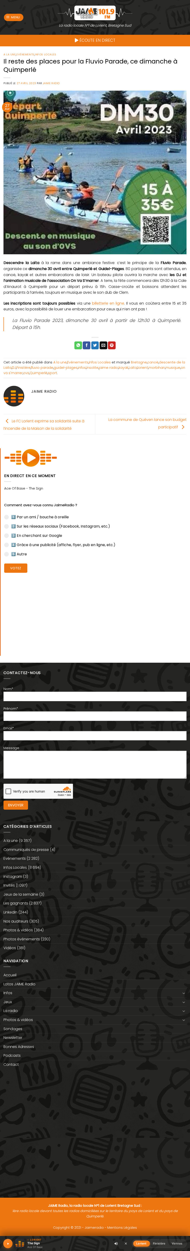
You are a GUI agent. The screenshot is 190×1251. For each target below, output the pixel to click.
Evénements (25, 54)
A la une (9, 54)
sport (52, 373)
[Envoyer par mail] (103, 345)
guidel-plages (66, 367)
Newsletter (12, 1037)
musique (172, 367)
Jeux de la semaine (20, 894)
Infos (7, 993)
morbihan (157, 367)
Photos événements (21, 939)
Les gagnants (15, 903)
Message (11, 748)
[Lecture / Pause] (8, 1243)
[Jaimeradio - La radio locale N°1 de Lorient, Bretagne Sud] (95, 13)
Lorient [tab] (141, 1243)
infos (82, 367)
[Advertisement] (95, 610)
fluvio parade (42, 367)
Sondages (12, 1028)
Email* (8, 728)
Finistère (23, 367)
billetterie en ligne (108, 303)
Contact (11, 1064)
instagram (12, 876)
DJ (14, 367)
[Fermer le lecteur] (126, 1243)
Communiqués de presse (26, 849)
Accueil (9, 975)
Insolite (92, 367)
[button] (14, 17)
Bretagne (139, 362)
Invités (9, 885)
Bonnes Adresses (18, 1046)
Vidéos (9, 948)
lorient (142, 367)
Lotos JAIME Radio (19, 984)
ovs (26, 373)
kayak (123, 367)
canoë (152, 362)
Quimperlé (39, 373)
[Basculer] (184, 993)
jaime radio (108, 367)
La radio (10, 1010)
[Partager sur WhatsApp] (78, 345)
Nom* (8, 689)
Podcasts (12, 1055)
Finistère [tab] (159, 1243)
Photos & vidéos (18, 930)
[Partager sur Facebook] (86, 345)
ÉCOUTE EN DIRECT (96, 40)
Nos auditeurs (15, 921)
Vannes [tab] (177, 1243)
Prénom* (10, 708)
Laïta (133, 367)
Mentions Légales (122, 1227)
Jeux (7, 1002)
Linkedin (10, 912)
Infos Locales (45, 54)
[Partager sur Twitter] (95, 345)
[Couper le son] (116, 1243)
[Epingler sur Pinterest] (112, 345)
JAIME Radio (51, 83)
